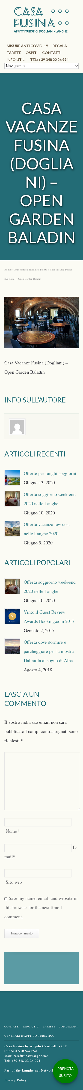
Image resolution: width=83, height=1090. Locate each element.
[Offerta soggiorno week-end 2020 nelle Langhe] (12, 499)
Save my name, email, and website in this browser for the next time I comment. (40, 907)
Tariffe (14, 52)
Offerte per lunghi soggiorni (50, 473)
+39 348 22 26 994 (26, 1060)
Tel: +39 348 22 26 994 (49, 59)
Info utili (16, 59)
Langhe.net (31, 1070)
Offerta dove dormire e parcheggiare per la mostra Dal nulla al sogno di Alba (49, 651)
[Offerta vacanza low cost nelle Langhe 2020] (12, 529)
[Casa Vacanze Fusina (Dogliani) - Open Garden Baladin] (41, 324)
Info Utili (31, 1026)
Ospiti (32, 52)
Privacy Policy (15, 1080)
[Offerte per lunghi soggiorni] (12, 478)
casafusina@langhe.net (31, 1056)
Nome (12, 831)
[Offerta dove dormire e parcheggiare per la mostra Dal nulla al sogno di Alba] (12, 646)
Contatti (51, 52)
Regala (60, 45)
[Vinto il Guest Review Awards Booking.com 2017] (12, 616)
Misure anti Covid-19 (27, 45)
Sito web (14, 882)
